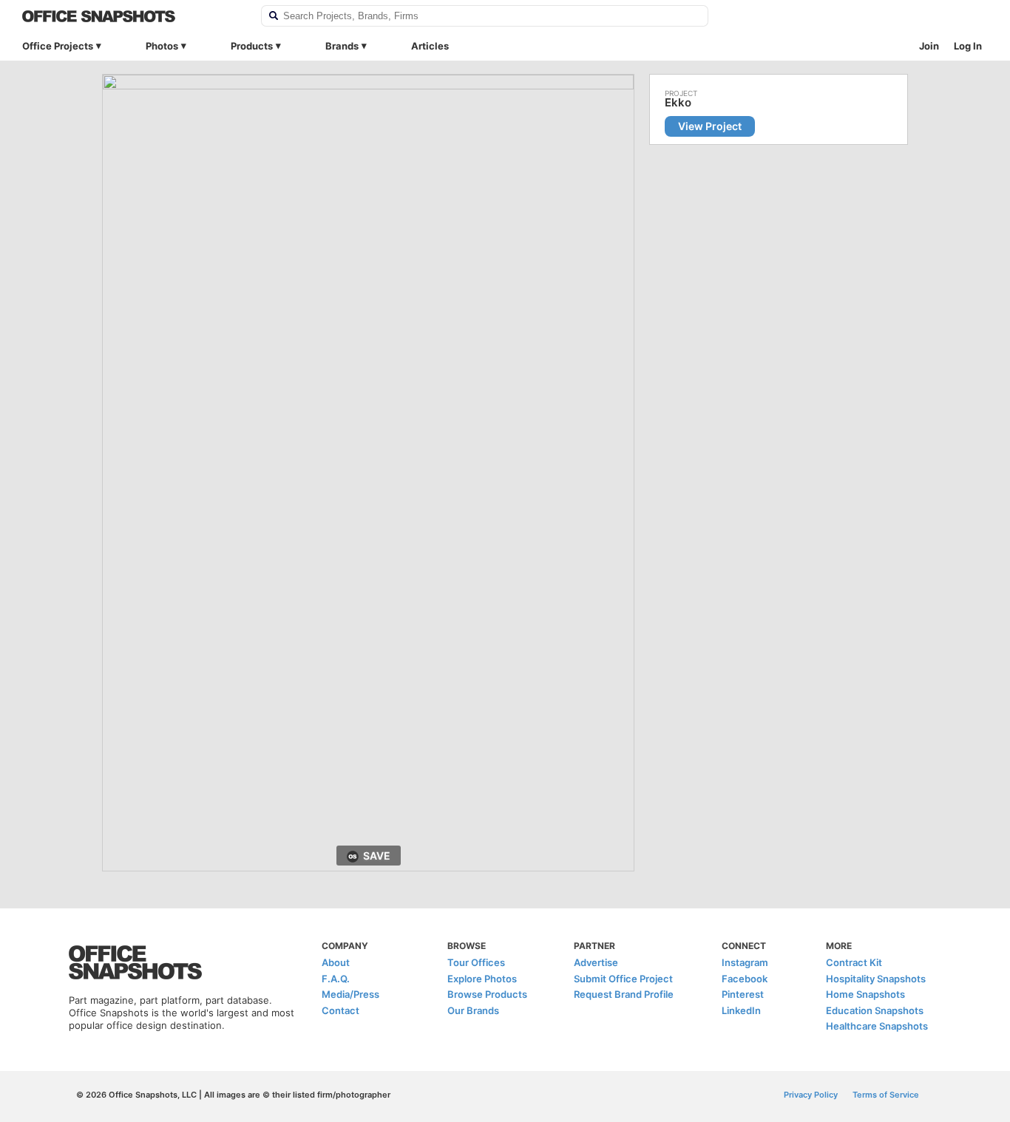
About (336, 962)
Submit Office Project (623, 979)
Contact (340, 1010)
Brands (342, 46)
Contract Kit (854, 962)
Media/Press (350, 994)
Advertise (596, 962)
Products (252, 46)
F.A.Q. (336, 979)
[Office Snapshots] (132, 16)
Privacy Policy (811, 1094)
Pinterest (743, 994)
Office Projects (57, 46)
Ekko (678, 103)
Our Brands (473, 1010)
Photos (162, 46)
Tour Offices (476, 962)
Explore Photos (482, 979)
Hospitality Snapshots (876, 979)
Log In (968, 46)
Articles (430, 46)
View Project (710, 126)
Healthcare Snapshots (877, 1026)
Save (376, 855)
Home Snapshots (865, 994)
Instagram (745, 962)
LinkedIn (741, 1010)
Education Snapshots (874, 1010)
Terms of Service (886, 1094)
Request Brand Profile (624, 994)
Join (929, 46)
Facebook (744, 979)
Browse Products (487, 994)
